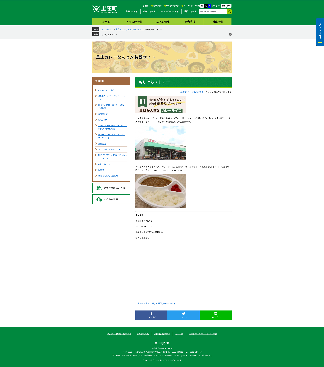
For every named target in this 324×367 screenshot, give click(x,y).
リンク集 (179, 334)
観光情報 (190, 21)
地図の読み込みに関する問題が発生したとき (155, 303)
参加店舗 (99, 81)
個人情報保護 (143, 334)
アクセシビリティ (162, 334)
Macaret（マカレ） (106, 90)
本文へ (147, 6)
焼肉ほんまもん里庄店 (108, 176)
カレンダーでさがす (170, 11)
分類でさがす (132, 11)
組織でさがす (149, 11)
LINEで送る (216, 317)
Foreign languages (173, 6)
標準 (223, 6)
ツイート (183, 317)
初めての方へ (157, 6)
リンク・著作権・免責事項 (119, 334)
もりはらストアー (109, 34)
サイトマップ (188, 6)
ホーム (106, 21)
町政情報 (218, 21)
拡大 (228, 6)
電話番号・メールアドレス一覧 (203, 334)
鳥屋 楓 (101, 170)
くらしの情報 (134, 21)
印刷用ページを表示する (192, 92)
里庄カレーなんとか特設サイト (130, 29)
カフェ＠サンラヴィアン (109, 149)
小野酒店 (102, 144)
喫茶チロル (103, 120)
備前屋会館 (103, 114)
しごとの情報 (162, 21)
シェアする (151, 317)
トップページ (107, 29)
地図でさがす (190, 11)
